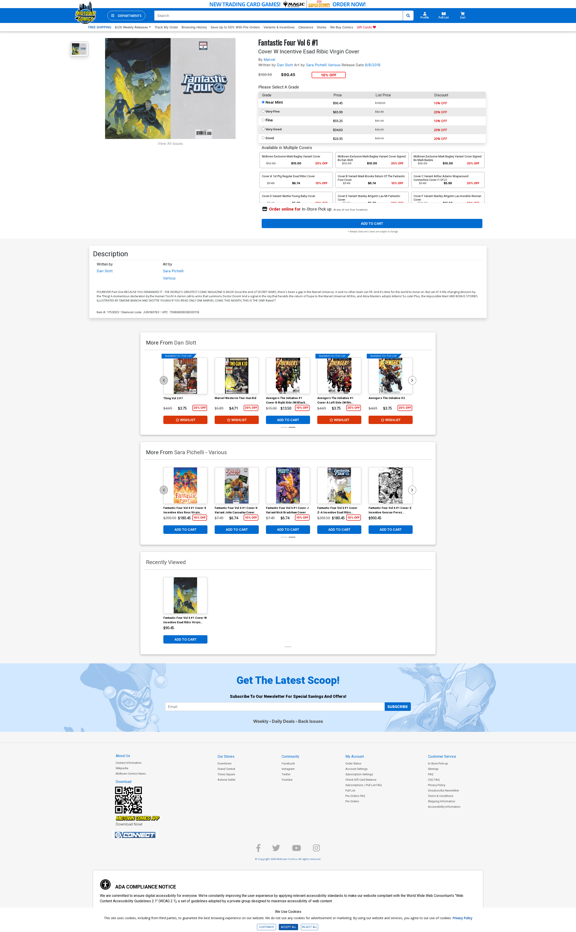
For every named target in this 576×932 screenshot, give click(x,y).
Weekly (260, 721)
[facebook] (258, 850)
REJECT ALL (309, 927)
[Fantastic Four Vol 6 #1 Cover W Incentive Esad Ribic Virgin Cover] (185, 595)
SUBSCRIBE (397, 706)
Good (270, 138)
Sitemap (433, 769)
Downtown (225, 763)
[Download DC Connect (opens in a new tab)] (143, 835)
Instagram (288, 769)
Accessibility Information (444, 806)
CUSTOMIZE (266, 927)
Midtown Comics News (131, 773)
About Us (123, 756)
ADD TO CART (372, 223)
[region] (164, 380)
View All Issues (170, 143)
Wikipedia (122, 768)
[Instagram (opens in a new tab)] (316, 850)
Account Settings (356, 769)
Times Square (226, 774)
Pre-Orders (352, 801)
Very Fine (273, 111)
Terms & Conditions (440, 796)
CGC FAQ (434, 779)
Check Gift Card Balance (360, 779)
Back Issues (310, 721)
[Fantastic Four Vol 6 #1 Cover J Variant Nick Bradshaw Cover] (288, 485)
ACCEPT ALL (288, 927)
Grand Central (226, 769)
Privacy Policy (436, 785)
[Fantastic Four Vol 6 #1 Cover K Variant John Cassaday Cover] (237, 485)
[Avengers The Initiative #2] (391, 375)
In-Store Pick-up (438, 763)
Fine (269, 120)
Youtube (287, 779)
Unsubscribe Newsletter (443, 790)
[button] (126, 15)
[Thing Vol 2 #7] (185, 375)
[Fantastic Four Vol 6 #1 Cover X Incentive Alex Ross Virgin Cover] (185, 485)
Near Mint (274, 102)
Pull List (350, 790)
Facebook (288, 763)
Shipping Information (441, 801)
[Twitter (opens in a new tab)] (276, 850)
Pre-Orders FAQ (355, 796)
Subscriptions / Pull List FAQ (363, 785)
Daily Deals (283, 721)
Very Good (274, 129)
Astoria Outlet (226, 779)
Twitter (286, 774)
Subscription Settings (359, 774)
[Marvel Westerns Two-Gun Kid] (237, 375)
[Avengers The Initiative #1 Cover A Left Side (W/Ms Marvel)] (339, 375)
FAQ (430, 774)
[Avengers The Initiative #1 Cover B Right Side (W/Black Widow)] (288, 375)
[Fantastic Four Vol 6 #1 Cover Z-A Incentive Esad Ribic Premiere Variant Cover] (339, 485)
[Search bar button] (408, 15)
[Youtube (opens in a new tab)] (296, 850)
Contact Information (129, 762)
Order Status (353, 763)
